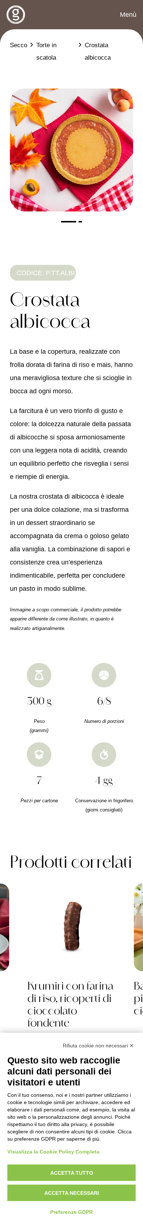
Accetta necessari (71, 1193)
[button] (122, 14)
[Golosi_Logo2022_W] (16, 14)
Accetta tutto (71, 1173)
